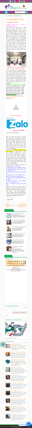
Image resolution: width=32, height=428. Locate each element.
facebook (8, 1)
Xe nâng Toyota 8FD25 (16, 375)
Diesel (8, 312)
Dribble (19, 1)
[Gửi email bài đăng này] (7, 199)
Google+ (12, 1)
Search (27, 12)
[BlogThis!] (9, 199)
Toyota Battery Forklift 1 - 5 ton (17, 406)
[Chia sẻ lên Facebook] (12, 199)
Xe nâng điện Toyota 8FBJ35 (17, 383)
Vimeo (22, 1)
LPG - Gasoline (16, 312)
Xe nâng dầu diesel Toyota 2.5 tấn (18, 398)
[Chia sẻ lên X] (10, 199)
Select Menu (6, 12)
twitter (10, 1)
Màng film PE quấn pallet (16, 367)
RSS (24, 1)
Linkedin (15, 1)
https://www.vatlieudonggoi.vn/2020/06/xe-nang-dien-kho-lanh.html (15, 97)
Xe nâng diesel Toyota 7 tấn (17, 414)
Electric (23, 312)
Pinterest (17, 1)
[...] (25, 216)
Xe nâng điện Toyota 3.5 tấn (17, 391)
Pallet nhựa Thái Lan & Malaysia (18, 359)
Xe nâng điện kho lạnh (15, 19)
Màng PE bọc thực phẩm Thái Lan (18, 352)
